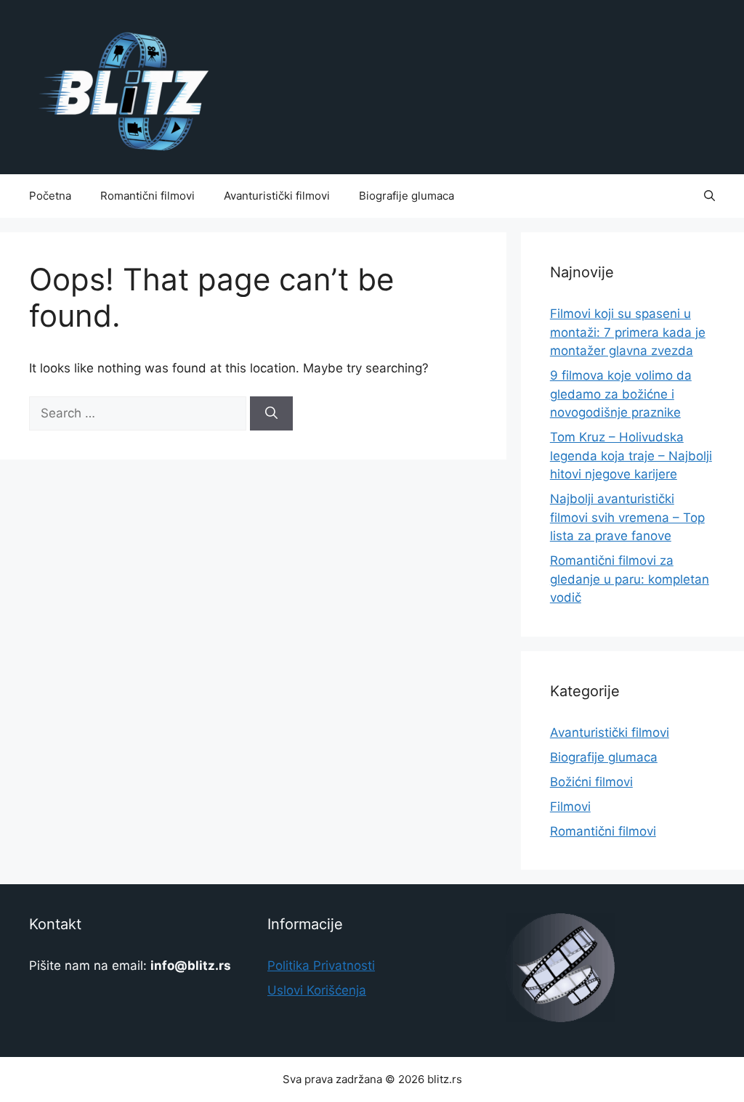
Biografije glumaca (406, 196)
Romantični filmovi (147, 196)
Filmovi (570, 806)
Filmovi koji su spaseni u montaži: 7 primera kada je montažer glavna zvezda (627, 332)
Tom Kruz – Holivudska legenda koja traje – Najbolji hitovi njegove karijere (631, 455)
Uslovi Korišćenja (316, 990)
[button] (709, 196)
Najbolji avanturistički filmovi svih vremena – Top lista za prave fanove (627, 517)
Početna (50, 196)
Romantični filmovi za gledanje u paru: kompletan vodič (629, 579)
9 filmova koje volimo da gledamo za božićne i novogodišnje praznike (621, 394)
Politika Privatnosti (321, 965)
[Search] (271, 413)
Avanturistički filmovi (277, 196)
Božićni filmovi (591, 782)
